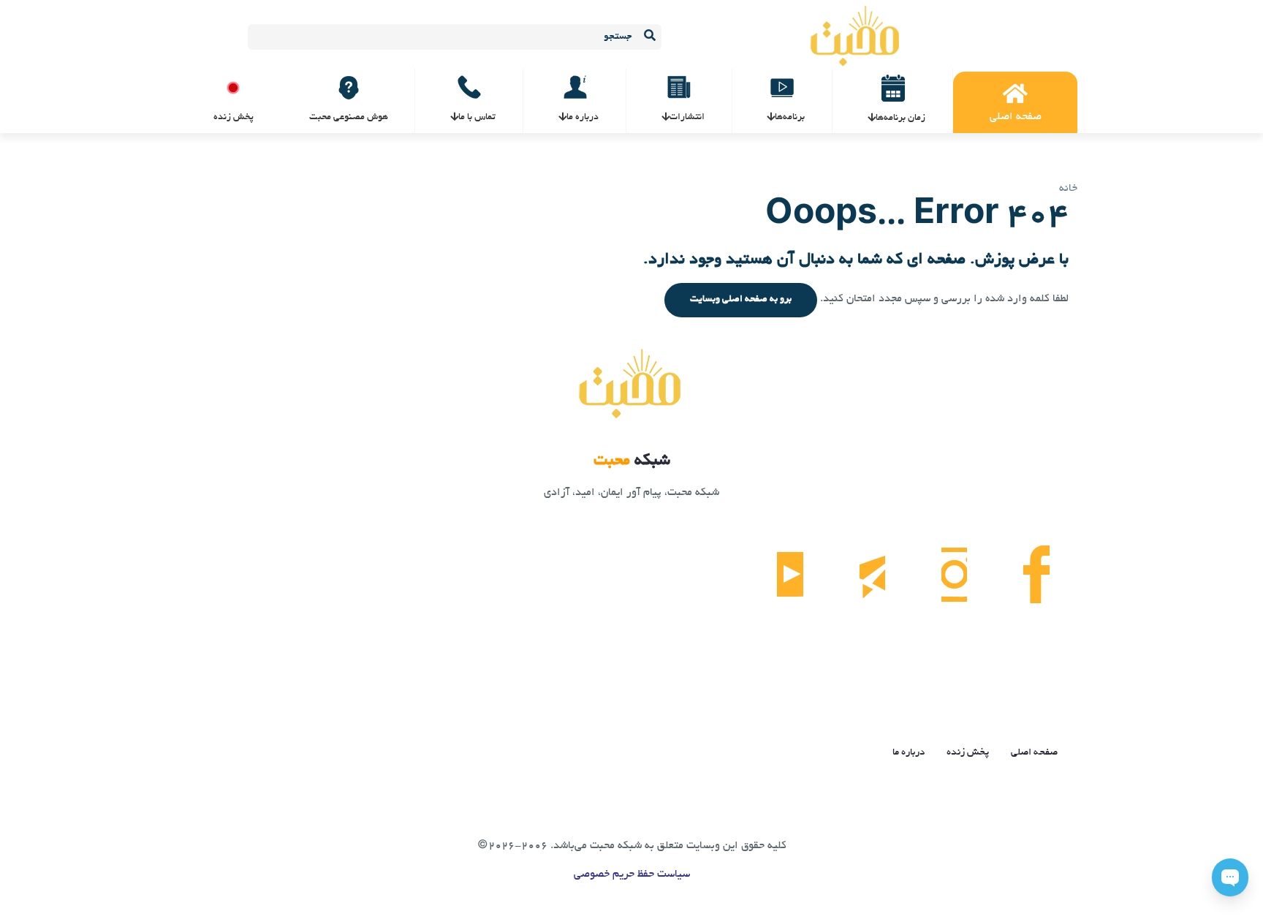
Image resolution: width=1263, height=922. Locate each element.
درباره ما (908, 752)
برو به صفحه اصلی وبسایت (741, 300)
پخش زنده (968, 752)
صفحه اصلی (1034, 752)
